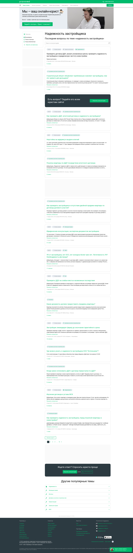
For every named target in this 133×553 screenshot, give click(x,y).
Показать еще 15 (50, 437)
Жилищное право (69, 226)
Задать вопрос (26, 5)
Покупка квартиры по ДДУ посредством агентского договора (71, 163)
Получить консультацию (99, 100)
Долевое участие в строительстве (56, 71)
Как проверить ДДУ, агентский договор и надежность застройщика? (74, 116)
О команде (21, 525)
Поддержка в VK (101, 531)
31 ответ (49, 242)
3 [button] (52, 442)
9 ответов (49, 382)
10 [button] (59, 442)
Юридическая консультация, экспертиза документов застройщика (73, 231)
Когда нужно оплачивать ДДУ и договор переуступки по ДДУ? (71, 371)
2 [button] (50, 442)
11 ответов (49, 268)
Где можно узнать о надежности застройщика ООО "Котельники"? (73, 351)
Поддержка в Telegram (103, 528)
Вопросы (45, 5)
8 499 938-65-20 (109, 1)
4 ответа (49, 151)
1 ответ (48, 89)
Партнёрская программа (81, 531)
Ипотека (51, 299)
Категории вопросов (24, 537)
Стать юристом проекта (81, 525)
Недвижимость (80, 49)
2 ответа (49, 174)
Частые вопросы (51, 527)
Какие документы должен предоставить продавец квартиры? (71, 304)
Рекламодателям (80, 535)
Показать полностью (52, 85)
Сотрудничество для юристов (83, 533)
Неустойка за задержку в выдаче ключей (63, 139)
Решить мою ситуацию (54, 5)
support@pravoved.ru (102, 526)
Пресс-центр (22, 532)
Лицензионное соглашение (97, 541)
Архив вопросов (23, 536)
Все (65, 276)
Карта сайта (107, 541)
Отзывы (50, 530)
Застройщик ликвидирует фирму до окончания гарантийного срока (73, 328)
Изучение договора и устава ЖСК (60, 394)
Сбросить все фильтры (32, 44)
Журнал (49, 534)
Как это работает (74, 5)
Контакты (21, 528)
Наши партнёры (23, 534)
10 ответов (49, 339)
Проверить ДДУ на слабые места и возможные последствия (71, 280)
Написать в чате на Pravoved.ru (105, 523)
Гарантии (50, 532)
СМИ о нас (21, 530)
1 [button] (48, 442)
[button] (61, 442)
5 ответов (49, 292)
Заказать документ (36, 5)
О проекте (21, 523)
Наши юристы (65, 5)
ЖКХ (66, 250)
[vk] (113, 542)
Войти (110, 5)
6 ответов (49, 127)
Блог (77, 523)
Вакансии (21, 527)
